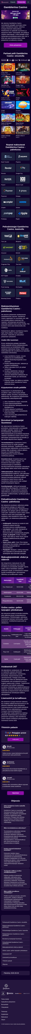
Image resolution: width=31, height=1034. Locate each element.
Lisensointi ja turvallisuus (9, 957)
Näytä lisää (15, 793)
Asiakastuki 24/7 (7, 954)
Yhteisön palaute (7, 961)
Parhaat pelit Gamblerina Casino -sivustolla (14, 922)
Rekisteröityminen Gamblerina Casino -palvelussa (13, 934)
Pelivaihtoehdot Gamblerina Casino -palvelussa (12, 943)
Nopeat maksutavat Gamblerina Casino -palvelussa (13, 926)
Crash (16, 60)
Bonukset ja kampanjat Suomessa (12, 938)
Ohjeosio (5, 964)
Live (10, 60)
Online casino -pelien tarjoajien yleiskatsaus (14, 950)
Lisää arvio (15, 739)
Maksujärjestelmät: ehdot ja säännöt (12, 947)
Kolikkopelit (24, 60)
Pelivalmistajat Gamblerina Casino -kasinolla (15, 930)
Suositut (3, 60)
